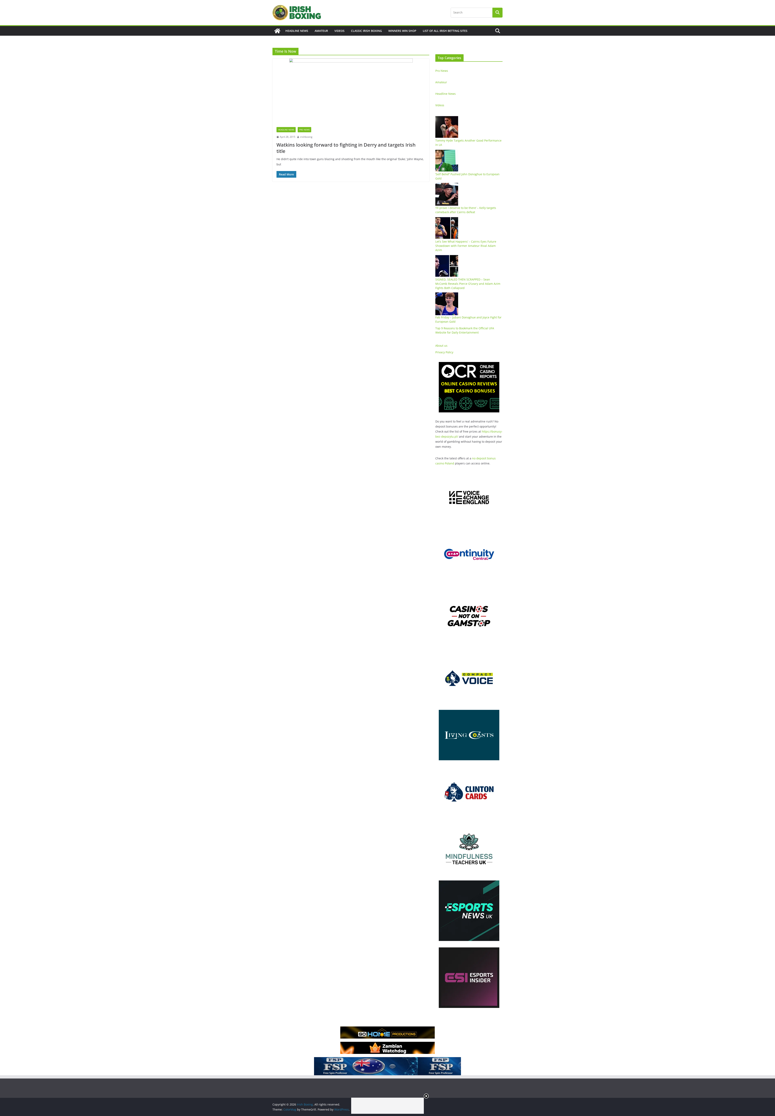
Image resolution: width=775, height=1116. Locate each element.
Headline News (296, 31)
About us (441, 345)
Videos (339, 31)
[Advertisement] (387, 1106)
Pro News (304, 129)
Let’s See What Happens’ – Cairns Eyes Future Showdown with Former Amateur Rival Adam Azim (465, 246)
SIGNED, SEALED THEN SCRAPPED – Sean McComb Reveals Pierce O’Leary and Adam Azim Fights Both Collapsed (467, 283)
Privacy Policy (444, 352)
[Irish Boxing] (277, 31)
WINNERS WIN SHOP (402, 31)
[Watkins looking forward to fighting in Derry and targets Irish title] (350, 90)
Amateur (321, 31)
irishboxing (306, 137)
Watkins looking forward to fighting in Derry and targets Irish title (346, 147)
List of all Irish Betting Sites (445, 31)
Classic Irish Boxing (366, 31)
